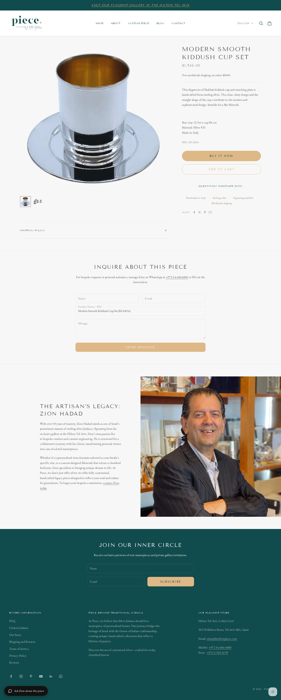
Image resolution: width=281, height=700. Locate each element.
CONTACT (178, 23)
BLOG (160, 23)
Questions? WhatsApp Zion (222, 186)
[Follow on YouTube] (41, 676)
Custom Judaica (18, 628)
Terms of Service (19, 649)
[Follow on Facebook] (11, 676)
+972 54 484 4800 (220, 647)
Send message (140, 347)
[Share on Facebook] (194, 212)
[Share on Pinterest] (204, 212)
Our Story (15, 635)
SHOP (99, 23)
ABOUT (116, 23)
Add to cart (221, 169)
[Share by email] (210, 212)
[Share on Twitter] (199, 212)
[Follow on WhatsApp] (61, 676)
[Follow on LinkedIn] (51, 676)
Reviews (14, 662)
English (243, 23)
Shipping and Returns (22, 642)
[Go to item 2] (37, 201)
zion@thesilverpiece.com (222, 639)
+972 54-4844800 (177, 277)
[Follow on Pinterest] (31, 676)
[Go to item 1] (25, 201)
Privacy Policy (17, 656)
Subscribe (170, 581)
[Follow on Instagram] (21, 676)
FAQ (12, 621)
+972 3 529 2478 (217, 653)
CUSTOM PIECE (138, 23)
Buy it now (222, 155)
